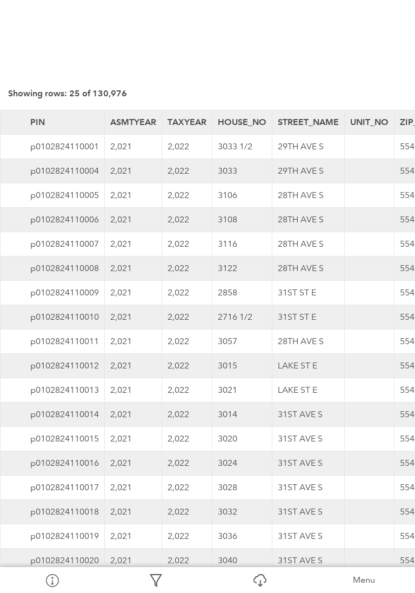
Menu (364, 580)
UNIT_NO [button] (369, 122)
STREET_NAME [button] (308, 122)
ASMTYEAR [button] (133, 122)
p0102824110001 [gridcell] (64, 146)
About (52, 580)
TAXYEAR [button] (187, 122)
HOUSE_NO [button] (242, 122)
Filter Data (156, 580)
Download (259, 580)
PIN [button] (37, 122)
